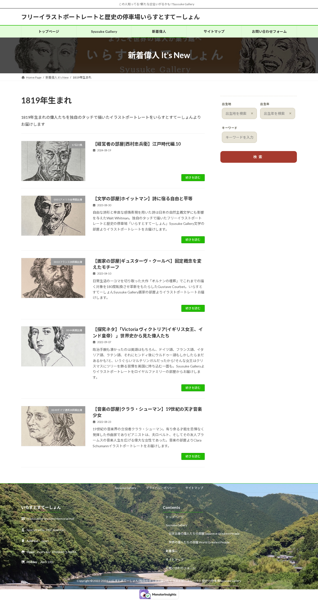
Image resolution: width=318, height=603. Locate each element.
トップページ (175, 517)
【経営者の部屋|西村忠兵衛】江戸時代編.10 (137, 144)
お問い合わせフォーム (181, 568)
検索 (258, 157)
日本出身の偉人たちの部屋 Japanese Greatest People (204, 533)
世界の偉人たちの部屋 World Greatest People (199, 542)
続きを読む (193, 177)
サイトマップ (194, 488)
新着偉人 (172, 551)
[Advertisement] (258, 206)
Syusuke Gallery (125, 488)
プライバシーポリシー (161, 488)
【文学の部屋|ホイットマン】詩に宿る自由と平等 (143, 198)
